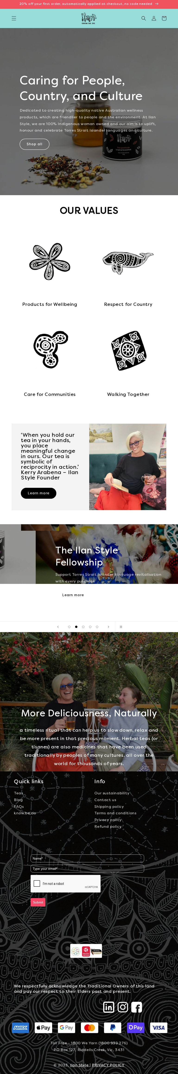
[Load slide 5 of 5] (97, 626)
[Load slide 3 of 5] (83, 626)
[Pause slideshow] (120, 627)
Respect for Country (128, 305)
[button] (14, 18)
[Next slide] (108, 627)
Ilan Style (80, 1065)
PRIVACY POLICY (108, 1065)
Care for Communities (50, 395)
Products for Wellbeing (49, 305)
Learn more (38, 493)
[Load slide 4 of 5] (90, 626)
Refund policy (107, 827)
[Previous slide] (58, 627)
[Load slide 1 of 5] (69, 626)
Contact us (105, 800)
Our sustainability (111, 793)
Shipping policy (109, 807)
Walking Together (128, 395)
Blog (18, 800)
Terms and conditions (115, 813)
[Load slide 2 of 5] (76, 626)
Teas (18, 793)
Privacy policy (107, 820)
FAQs (19, 807)
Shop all (34, 144)
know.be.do (25, 813)
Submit (38, 902)
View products (40, 585)
